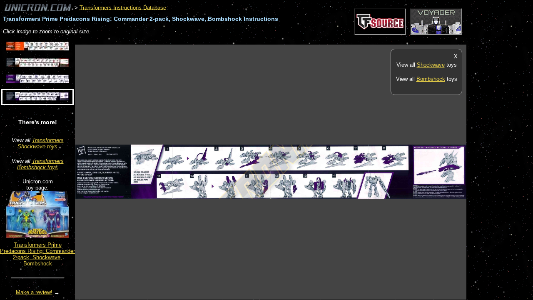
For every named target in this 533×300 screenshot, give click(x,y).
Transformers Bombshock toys (40, 164)
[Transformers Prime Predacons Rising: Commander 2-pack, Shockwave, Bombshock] (37, 236)
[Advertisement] (226, 40)
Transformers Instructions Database (123, 7)
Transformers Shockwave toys (40, 143)
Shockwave (431, 65)
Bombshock (430, 79)
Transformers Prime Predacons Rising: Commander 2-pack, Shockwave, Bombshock (37, 254)
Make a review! (34, 292)
